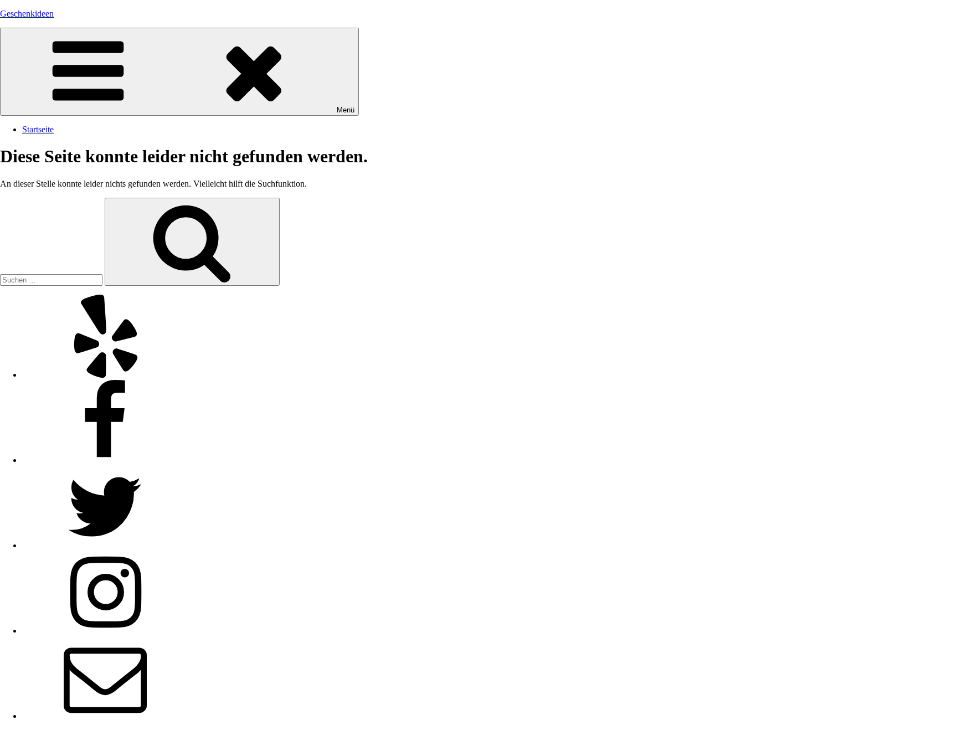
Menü (345, 110)
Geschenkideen (27, 13)
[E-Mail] (105, 716)
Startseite (38, 129)
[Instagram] (105, 630)
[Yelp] (105, 374)
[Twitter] (105, 545)
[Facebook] (105, 460)
